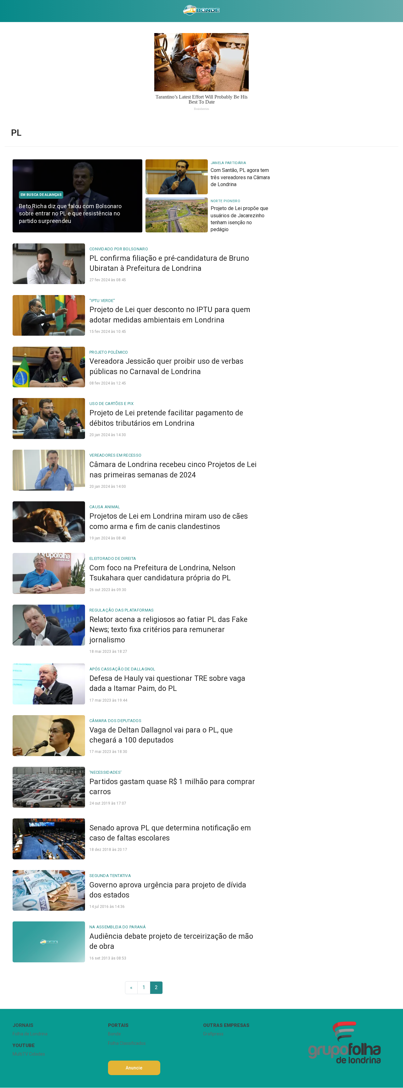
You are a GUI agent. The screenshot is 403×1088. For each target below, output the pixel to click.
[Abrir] (7, 11)
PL (16, 133)
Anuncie (134, 1067)
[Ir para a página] (201, 11)
